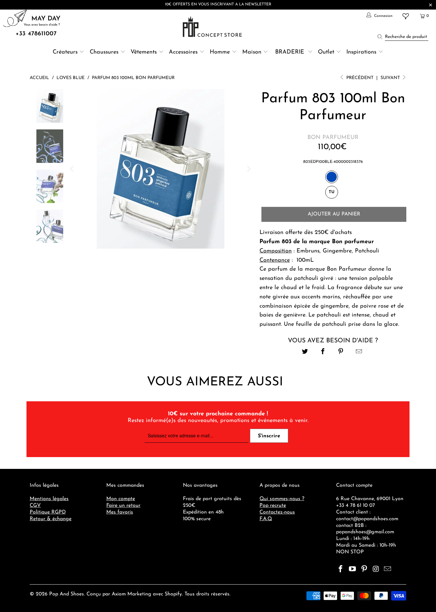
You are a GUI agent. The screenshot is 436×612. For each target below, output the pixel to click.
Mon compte (120, 498)
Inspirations (362, 52)
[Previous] (72, 169)
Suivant (390, 78)
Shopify (173, 594)
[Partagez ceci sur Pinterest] (341, 352)
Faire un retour (123, 505)
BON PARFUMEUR (332, 138)
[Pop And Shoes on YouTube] (352, 569)
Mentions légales (49, 498)
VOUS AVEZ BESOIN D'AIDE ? (333, 341)
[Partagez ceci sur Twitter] (305, 352)
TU (332, 192)
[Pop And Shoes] (213, 26)
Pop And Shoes (66, 594)
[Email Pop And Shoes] (388, 569)
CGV (35, 505)
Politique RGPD (48, 512)
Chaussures (104, 52)
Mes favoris (119, 512)
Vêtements (144, 52)
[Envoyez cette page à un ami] (359, 352)
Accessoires (183, 52)
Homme (220, 52)
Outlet (326, 52)
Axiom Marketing (131, 594)
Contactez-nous (277, 512)
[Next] (248, 169)
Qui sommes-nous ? (281, 498)
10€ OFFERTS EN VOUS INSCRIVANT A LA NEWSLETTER (218, 4)
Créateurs (65, 52)
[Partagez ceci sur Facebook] (323, 352)
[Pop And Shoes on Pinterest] (364, 569)
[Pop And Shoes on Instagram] (376, 569)
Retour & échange (50, 518)
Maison (251, 52)
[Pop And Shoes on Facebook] (341, 569)
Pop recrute (272, 505)
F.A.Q (265, 518)
